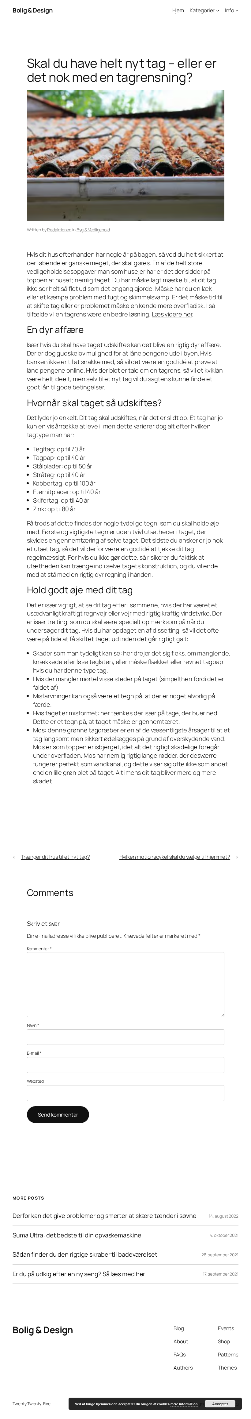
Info (229, 10)
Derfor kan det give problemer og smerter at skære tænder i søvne (105, 1216)
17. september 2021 (220, 1274)
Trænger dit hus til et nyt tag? (55, 856)
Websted (35, 1081)
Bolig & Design (32, 10)
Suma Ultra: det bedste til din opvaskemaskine (77, 1235)
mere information (184, 1404)
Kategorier (202, 10)
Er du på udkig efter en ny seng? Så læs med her (79, 1274)
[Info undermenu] (236, 10)
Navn (33, 1025)
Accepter (220, 1403)
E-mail (34, 1053)
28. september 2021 (219, 1255)
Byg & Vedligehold (93, 230)
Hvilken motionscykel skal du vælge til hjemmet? (174, 856)
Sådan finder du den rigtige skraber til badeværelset (85, 1254)
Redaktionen (59, 230)
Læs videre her (172, 314)
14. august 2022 (223, 1216)
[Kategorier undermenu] (217, 10)
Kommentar (39, 948)
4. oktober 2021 (224, 1235)
